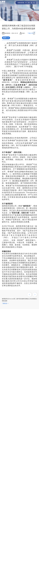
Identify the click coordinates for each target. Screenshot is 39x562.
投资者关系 (21, 2)
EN (29, 2)
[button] (29, 294)
